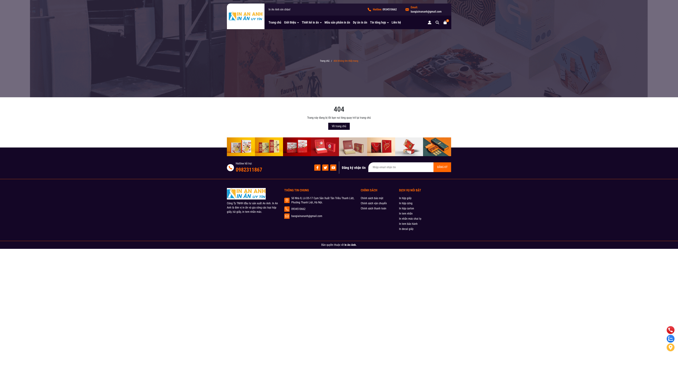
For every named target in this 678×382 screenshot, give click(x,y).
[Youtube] (333, 167)
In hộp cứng (405, 203)
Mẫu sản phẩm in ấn (337, 22)
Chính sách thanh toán (373, 208)
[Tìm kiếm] (437, 22)
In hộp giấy (405, 198)
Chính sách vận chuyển (374, 203)
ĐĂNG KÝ (442, 167)
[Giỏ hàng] (445, 22)
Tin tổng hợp (378, 22)
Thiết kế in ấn (311, 22)
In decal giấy (406, 229)
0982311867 (249, 170)
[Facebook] (317, 167)
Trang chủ (275, 22)
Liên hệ (396, 22)
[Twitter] (325, 167)
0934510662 (390, 9)
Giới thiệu (290, 22)
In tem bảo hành (408, 223)
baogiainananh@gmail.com (426, 11)
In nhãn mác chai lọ (410, 218)
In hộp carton (406, 208)
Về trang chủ (339, 126)
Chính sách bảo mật (372, 198)
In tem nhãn (406, 213)
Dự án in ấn (360, 22)
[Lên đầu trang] (670, 360)
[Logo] (245, 16)
